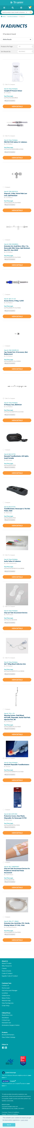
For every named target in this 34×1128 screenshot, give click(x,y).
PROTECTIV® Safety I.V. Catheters (15, 142)
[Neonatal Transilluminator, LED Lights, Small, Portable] (17, 438)
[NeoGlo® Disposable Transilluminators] (17, 749)
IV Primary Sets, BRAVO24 (13, 405)
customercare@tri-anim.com (10, 1106)
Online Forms (6, 995)
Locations (5, 993)
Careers (4, 968)
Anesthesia (5, 1017)
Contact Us (5, 985)
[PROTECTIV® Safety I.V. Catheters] (17, 124)
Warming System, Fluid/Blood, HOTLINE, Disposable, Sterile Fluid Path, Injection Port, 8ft (17, 717)
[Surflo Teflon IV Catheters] (17, 543)
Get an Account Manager (9, 990)
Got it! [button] (9, 1124)
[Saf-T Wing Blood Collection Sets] (17, 646)
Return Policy (6, 998)
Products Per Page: (7, 46)
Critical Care (6, 1020)
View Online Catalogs (8, 1037)
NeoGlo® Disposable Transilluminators (16, 764)
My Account (6, 988)
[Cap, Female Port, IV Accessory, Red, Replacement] (17, 334)
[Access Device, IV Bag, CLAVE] (17, 282)
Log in (11, 96)
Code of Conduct (7, 973)
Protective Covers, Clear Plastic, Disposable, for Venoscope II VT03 (15, 817)
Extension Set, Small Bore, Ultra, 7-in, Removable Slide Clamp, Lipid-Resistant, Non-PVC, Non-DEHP (17, 248)
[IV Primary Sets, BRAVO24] (17, 386)
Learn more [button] (24, 1120)
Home (4, 16)
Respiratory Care (7, 1015)
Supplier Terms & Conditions (10, 1114)
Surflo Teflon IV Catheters (12, 561)
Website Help (6, 1000)
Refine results (7, 39)
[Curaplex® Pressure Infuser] (17, 72)
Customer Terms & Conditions (10, 1112)
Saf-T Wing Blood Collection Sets (15, 664)
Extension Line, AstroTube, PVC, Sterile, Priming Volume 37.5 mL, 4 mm (17, 924)
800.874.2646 (6, 1104)
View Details (17, 106)
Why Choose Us (7, 966)
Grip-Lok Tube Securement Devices (15, 613)
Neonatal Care (6, 1022)
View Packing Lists (8, 1003)
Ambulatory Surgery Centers (11, 1025)
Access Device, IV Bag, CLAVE (14, 301)
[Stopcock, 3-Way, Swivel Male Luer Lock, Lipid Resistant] (17, 175)
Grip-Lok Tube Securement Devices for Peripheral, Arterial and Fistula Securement (17, 870)
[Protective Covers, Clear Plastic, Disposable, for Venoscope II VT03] (17, 798)
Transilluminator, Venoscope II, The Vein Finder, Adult (17, 510)
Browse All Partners (8, 1034)
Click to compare (10, 84)
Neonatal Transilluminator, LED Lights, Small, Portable (16, 457)
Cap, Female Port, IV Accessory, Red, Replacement (16, 353)
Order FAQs (5, 1005)
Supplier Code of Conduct (10, 976)
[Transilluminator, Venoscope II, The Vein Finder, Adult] (17, 490)
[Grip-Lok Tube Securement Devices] (17, 594)
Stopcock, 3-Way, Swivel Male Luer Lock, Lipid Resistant (15, 194)
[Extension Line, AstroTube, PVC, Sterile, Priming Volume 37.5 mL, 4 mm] (17, 905)
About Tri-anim (6, 963)
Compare (7, 187)
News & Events (6, 971)
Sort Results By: (6, 51)
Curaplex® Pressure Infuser (13, 91)
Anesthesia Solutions (12, 16)
